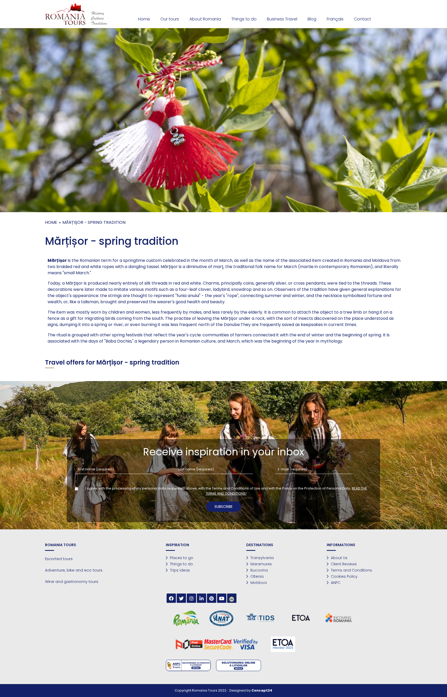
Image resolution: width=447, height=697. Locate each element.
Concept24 (261, 690)
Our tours (169, 19)
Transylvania (261, 557)
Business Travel (282, 19)
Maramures (260, 564)
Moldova (258, 582)
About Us (338, 557)
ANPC (335, 582)
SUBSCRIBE (223, 506)
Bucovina (258, 570)
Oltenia (256, 576)
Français (335, 19)
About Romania (205, 19)
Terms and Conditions (351, 570)
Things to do (244, 19)
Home (144, 19)
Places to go (181, 557)
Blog (312, 19)
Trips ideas (179, 570)
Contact (362, 19)
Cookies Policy (343, 576)
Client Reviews (343, 564)
